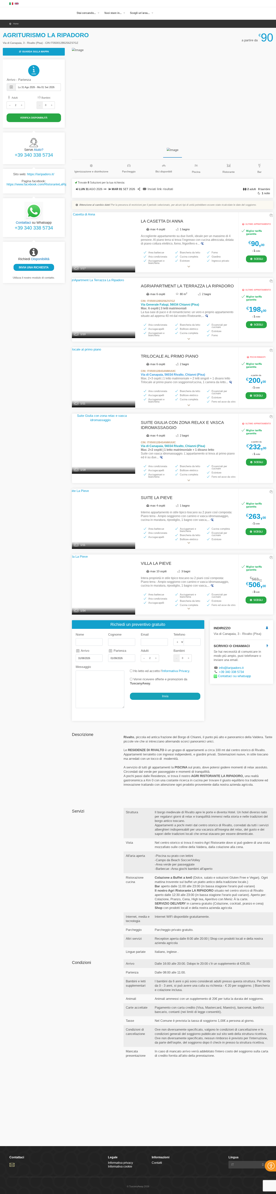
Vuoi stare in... (113, 12)
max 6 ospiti (157, 294)
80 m (183, 294)
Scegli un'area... (140, 12)
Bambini (45, 97)
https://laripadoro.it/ (40, 174)
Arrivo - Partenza (19, 80)
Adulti (15, 97)
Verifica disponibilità (34, 117)
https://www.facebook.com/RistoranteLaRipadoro (41, 184)
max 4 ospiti (157, 229)
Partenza (119, 651)
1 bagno (184, 229)
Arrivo (84, 651)
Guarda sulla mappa (35, 51)
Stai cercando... (87, 12)
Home (16, 24)
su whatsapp (234, 676)
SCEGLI (258, 259)
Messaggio (83, 667)
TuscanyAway (29, 14)
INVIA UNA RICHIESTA (34, 267)
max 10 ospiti (158, 571)
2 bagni (206, 294)
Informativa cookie (120, 1166)
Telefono (179, 634)
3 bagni (185, 571)
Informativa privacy (120, 1162)
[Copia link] (271, 215)
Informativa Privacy (175, 671)
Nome (80, 634)
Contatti (157, 1162)
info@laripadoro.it (231, 668)
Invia (165, 696)
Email (145, 634)
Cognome (114, 634)
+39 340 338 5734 (34, 155)
